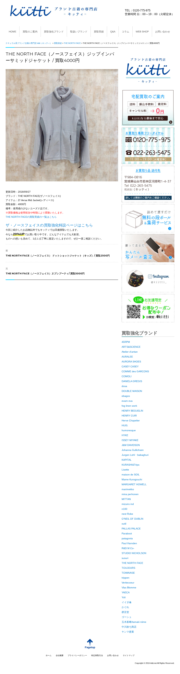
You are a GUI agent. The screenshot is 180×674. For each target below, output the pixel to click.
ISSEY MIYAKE (130, 440)
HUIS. (125, 425)
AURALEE (127, 356)
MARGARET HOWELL (134, 484)
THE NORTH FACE (132, 563)
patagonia (127, 538)
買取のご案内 (30, 31)
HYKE (125, 435)
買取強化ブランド (54, 31)
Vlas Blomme (129, 587)
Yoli (124, 597)
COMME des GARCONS (135, 371)
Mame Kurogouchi (132, 479)
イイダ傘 (126, 602)
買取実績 (99, 31)
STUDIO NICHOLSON (134, 553)
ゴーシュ (126, 617)
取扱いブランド (78, 31)
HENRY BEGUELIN (132, 410)
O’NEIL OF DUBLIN (132, 518)
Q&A (112, 31)
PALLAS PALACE (131, 528)
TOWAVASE (128, 572)
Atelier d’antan (130, 351)
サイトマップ (128, 655)
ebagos (126, 396)
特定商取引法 (97, 655)
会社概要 (59, 655)
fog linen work (129, 405)
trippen (125, 577)
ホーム (49, 655)
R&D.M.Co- (128, 548)
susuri (125, 558)
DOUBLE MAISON (132, 391)
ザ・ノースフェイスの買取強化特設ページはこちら (49, 225)
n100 (124, 509)
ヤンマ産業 (128, 631)
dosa (124, 386)
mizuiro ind (128, 504)
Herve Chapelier (131, 420)
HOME (12, 31)
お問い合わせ (162, 31)
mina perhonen (130, 494)
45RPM (126, 342)
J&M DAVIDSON (131, 445)
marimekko (128, 489)
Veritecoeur (128, 582)
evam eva (127, 400)
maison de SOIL (131, 474)
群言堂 (125, 612)
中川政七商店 (129, 626)
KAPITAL (126, 459)
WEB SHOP (142, 31)
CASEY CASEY (130, 366)
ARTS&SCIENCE (131, 346)
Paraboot (127, 533)
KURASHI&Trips (130, 464)
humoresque (129, 430)
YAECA (126, 592)
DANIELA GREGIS (132, 381)
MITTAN (126, 499)
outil (124, 523)
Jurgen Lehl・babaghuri (135, 454)
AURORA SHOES (131, 361)
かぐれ (125, 607)
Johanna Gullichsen (133, 450)
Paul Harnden (129, 543)
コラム (125, 31)
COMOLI (126, 376)
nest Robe (127, 513)
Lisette (125, 469)
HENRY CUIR (129, 415)
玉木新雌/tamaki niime (134, 621)
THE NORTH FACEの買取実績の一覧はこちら (31, 216)
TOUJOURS (128, 567)
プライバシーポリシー (77, 655)
